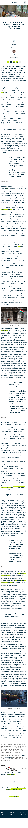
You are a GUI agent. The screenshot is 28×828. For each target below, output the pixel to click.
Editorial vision (12, 812)
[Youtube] (23, 814)
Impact (16, 57)
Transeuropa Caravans (8, 754)
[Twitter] (20, 814)
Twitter (11, 796)
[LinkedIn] (19, 815)
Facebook (16, 796)
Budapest (11, 57)
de (14, 62)
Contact (2, 814)
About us (2, 812)
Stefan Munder (11, 774)
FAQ (11, 814)
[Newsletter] (25, 814)
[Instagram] (21, 814)
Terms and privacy (22, 812)
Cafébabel (14, 44)
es (17, 62)
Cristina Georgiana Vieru (14, 54)
